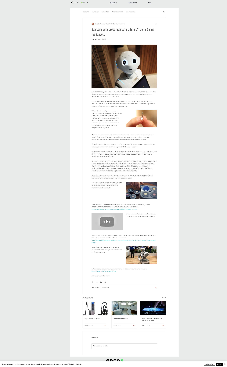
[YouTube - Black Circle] (115, 360)
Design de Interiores (117, 12)
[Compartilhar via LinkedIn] (101, 282)
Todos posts (86, 12)
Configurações (209, 364)
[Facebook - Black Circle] (111, 360)
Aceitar (219, 364)
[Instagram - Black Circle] (107, 360)
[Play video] (141, 118)
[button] (164, 12)
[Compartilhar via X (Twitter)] (97, 282)
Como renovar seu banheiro (121, 318)
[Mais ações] (156, 24)
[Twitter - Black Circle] (118, 360)
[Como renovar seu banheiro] (124, 308)
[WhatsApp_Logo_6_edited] (122, 360)
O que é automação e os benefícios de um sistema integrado (152, 319)
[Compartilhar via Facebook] (92, 282)
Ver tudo (164, 297)
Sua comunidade (130, 12)
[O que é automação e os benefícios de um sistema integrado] (153, 308)
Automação (95, 12)
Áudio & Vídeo (105, 12)
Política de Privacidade (75, 364)
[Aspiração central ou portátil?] (95, 308)
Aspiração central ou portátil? (92, 318)
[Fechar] (225, 364)
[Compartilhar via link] (105, 282)
